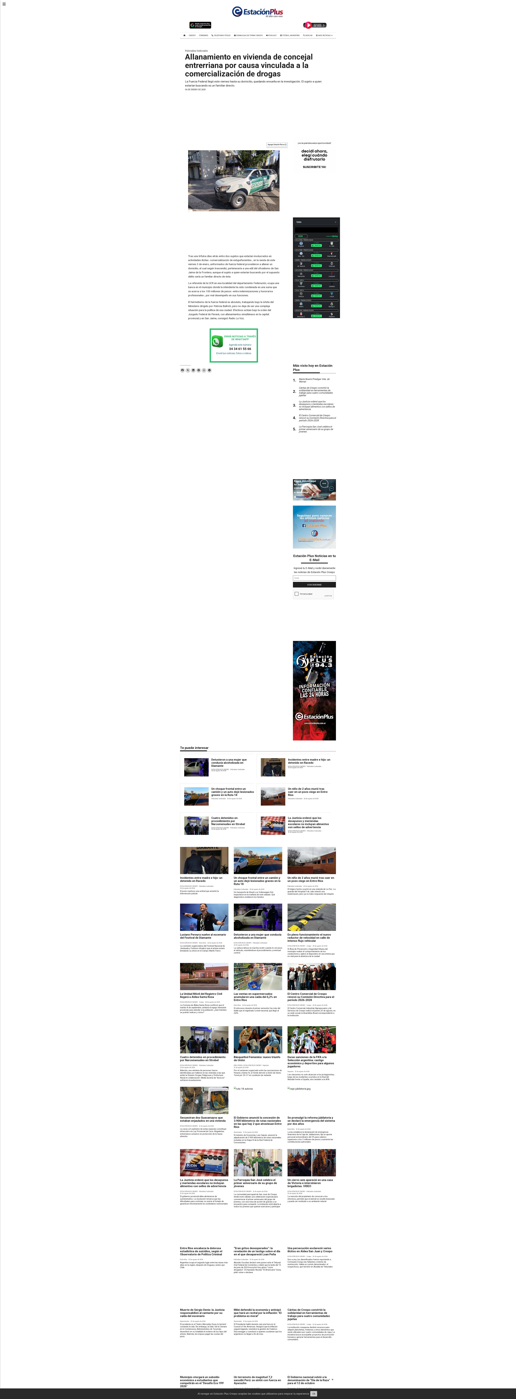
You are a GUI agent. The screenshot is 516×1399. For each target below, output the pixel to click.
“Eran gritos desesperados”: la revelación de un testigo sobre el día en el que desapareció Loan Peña (257, 1251)
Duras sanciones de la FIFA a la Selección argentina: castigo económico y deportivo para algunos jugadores (311, 1061)
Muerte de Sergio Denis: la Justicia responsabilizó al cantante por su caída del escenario (202, 1313)
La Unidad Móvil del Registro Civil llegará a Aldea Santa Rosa (201, 995)
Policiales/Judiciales (196, 50)
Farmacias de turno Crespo (249, 35)
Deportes (266, 1065)
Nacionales (238, 1132)
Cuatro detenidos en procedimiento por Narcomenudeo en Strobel (228, 821)
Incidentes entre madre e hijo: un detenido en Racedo (309, 761)
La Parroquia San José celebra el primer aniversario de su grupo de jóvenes (255, 1183)
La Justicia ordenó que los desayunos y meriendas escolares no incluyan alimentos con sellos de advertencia (308, 822)
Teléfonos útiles (222, 35)
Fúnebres (203, 35)
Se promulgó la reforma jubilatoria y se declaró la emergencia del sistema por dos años (311, 1120)
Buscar (308, 35)
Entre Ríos (202, 942)
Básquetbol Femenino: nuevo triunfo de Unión (257, 1058)
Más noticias (324, 35)
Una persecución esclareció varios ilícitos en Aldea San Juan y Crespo (310, 1250)
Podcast (272, 35)
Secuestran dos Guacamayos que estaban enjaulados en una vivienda (203, 1119)
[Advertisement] (258, 113)
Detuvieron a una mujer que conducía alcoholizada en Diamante (229, 762)
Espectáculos (184, 1321)
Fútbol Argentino (291, 35)
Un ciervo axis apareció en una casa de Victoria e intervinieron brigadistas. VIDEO (310, 1183)
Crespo (192, 35)
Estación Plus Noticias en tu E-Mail (314, 558)
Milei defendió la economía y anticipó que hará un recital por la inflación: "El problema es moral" (258, 1313)
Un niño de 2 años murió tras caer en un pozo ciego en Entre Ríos (308, 792)
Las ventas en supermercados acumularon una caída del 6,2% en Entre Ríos (255, 997)
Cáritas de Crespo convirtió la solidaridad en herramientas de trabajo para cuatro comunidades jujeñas (309, 1314)
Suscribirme (314, 584)
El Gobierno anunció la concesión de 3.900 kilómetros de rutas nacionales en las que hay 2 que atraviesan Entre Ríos (258, 1122)
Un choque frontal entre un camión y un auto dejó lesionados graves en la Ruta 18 (232, 792)
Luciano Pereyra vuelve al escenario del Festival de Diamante (203, 936)
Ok (313, 1393)
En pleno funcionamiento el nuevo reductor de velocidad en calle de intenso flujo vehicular (309, 937)
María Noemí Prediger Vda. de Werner (314, 380)
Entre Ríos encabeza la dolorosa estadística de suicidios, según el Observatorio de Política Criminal (201, 1251)
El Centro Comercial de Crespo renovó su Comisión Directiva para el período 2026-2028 (311, 997)
